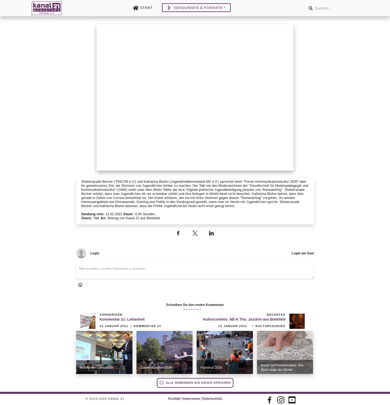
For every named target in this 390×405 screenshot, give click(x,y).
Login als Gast (303, 253)
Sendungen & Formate (198, 8)
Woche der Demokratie (96, 367)
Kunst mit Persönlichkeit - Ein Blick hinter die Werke (282, 368)
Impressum (191, 398)
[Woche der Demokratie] (104, 352)
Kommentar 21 (147, 326)
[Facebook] (178, 233)
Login (94, 253)
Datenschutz (212, 398)
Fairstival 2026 (211, 367)
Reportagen (192, 309)
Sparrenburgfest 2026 (156, 367)
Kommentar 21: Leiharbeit (122, 319)
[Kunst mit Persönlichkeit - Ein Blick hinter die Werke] (285, 352)
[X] (195, 233)
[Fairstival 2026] (225, 352)
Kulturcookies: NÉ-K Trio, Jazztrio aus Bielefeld (244, 319)
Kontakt (174, 398)
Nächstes (276, 314)
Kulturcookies (270, 326)
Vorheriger (111, 314)
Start (146, 8)
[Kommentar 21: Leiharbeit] (88, 321)
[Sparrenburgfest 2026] (164, 352)
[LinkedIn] (212, 233)
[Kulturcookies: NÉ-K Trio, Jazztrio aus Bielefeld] (297, 321)
